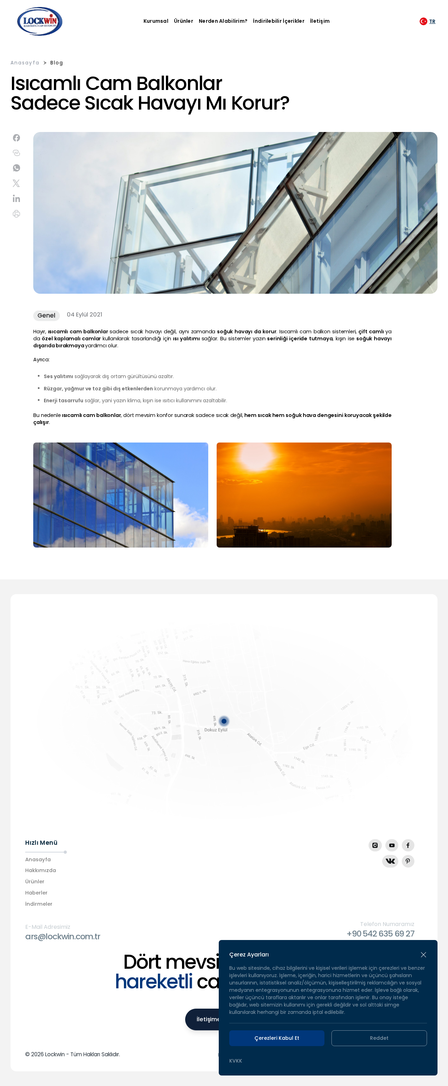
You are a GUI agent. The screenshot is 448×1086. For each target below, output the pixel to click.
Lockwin (55, 1054)
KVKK (235, 1060)
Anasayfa (25, 62)
